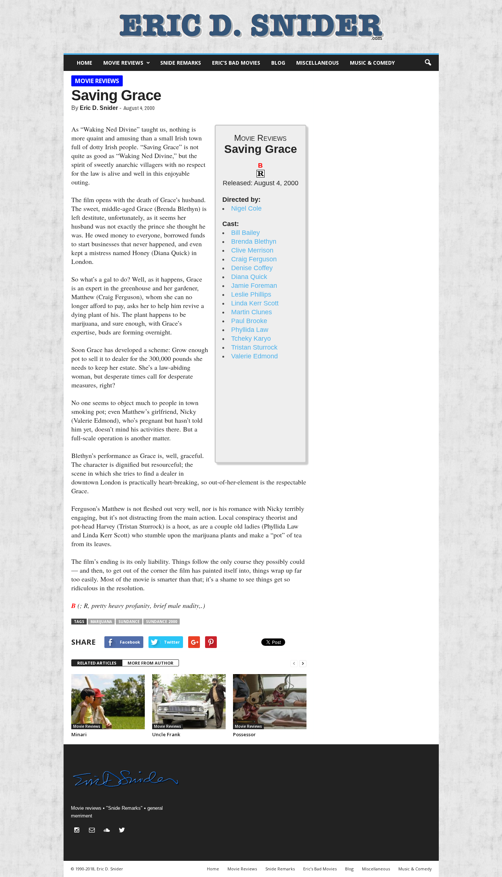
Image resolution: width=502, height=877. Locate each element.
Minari (79, 734)
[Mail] (93, 831)
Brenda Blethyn (253, 241)
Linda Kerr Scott (255, 303)
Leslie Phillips (251, 294)
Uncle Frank (166, 734)
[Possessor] (269, 701)
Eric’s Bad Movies (236, 62)
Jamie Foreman (254, 285)
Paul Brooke (249, 321)
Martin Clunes (251, 312)
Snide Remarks (180, 62)
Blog (278, 62)
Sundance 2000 (161, 621)
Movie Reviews (123, 62)
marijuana (101, 621)
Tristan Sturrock (254, 347)
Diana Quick (249, 276)
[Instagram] (78, 831)
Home (84, 62)
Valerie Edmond (254, 356)
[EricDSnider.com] (251, 26)
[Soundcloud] (108, 831)
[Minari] (108, 701)
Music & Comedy (372, 62)
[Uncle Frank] (189, 701)
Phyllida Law (249, 329)
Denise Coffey (252, 268)
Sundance (129, 621)
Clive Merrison (252, 250)
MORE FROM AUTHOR (150, 663)
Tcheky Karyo (251, 338)
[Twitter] (123, 831)
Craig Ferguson (254, 259)
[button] (428, 63)
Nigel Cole (246, 208)
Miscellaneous (317, 62)
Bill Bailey (245, 232)
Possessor (244, 734)
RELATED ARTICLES (96, 663)
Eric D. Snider (99, 108)
